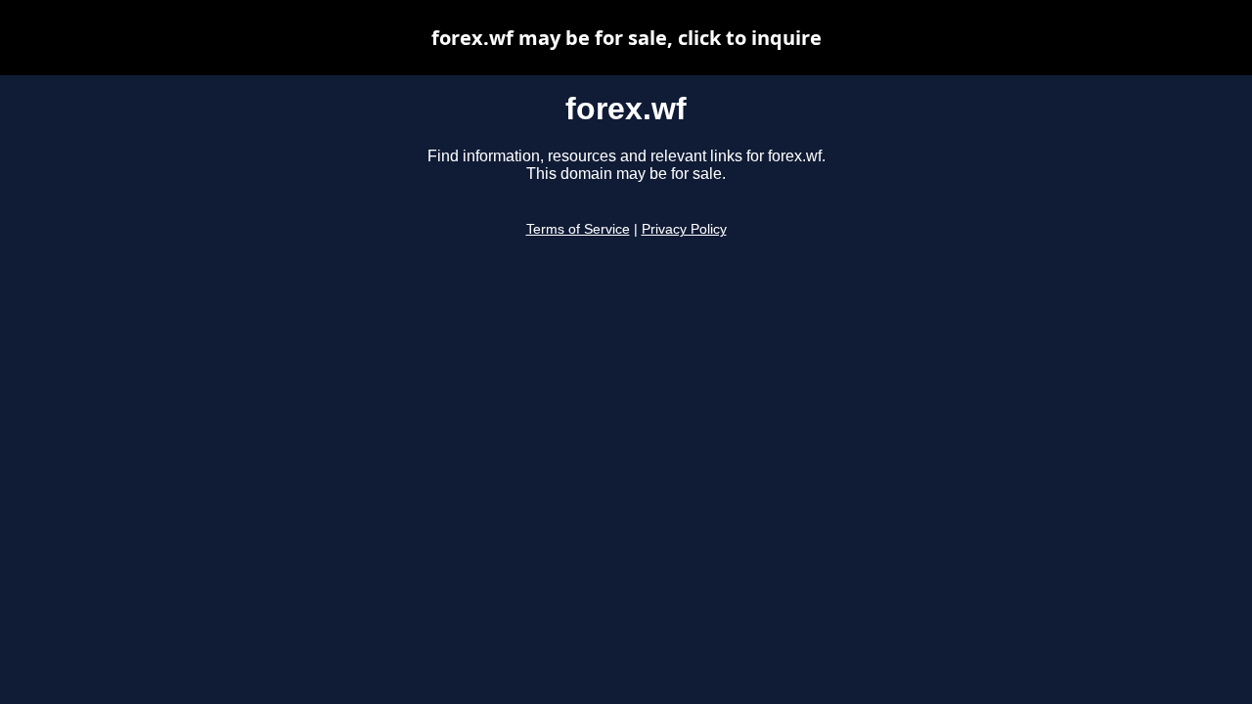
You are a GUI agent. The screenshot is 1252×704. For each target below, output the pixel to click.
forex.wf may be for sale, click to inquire (626, 37)
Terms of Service (578, 229)
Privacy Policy (684, 229)
